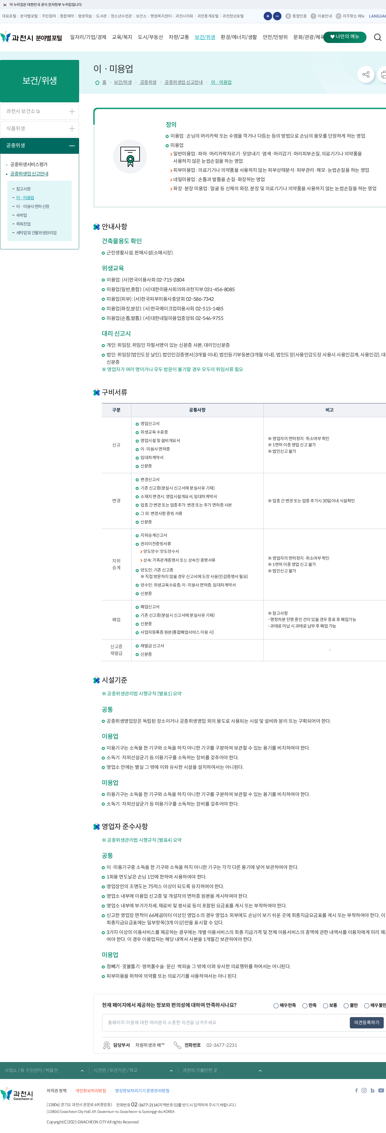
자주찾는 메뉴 (354, 16)
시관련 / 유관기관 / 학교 (116, 1070)
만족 (313, 1005)
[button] (88, 37)
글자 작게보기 (277, 16)
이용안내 (325, 16)
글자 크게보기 (268, 16)
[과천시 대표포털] (16, 37)
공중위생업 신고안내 (29, 174)
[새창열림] (356, 1092)
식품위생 (15, 129)
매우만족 (288, 1005)
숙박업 (21, 215)
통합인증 (299, 16)
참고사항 (23, 189)
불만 (354, 1005)
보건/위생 (123, 82)
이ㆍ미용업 (25, 197)
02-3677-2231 (222, 1045)
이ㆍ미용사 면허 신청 (32, 206)
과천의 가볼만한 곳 (200, 1070)
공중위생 (15, 145)
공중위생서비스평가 (28, 165)
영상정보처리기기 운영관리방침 (142, 1090)
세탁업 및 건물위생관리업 (36, 232)
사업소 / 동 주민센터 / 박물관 (31, 1070)
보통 (333, 1005)
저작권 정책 (56, 1090)
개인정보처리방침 (90, 1090)
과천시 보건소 (21, 111)
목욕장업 (23, 224)
